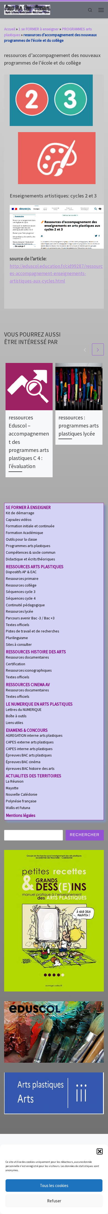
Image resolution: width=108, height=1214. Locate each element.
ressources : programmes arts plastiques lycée (78, 425)
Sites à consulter (19, 644)
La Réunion (15, 781)
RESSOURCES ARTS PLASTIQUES (34, 566)
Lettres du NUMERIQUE (24, 710)
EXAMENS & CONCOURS (27, 730)
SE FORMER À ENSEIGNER (28, 507)
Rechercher (84, 835)
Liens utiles (14, 723)
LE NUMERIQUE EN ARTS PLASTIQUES (39, 704)
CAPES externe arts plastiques (29, 742)
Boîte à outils (16, 716)
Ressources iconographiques (29, 670)
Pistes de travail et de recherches (32, 631)
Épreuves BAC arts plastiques (29, 755)
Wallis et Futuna (18, 808)
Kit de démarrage (20, 513)
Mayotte (12, 788)
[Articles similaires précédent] (85, 349)
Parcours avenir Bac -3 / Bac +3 (30, 618)
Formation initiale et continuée (30, 526)
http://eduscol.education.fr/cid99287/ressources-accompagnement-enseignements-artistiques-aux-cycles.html (56, 273)
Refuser (54, 1200)
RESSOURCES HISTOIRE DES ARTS (36, 651)
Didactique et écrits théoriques (30, 559)
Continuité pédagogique (25, 605)
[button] (99, 1151)
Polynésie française (21, 801)
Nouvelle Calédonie (21, 794)
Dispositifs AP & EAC (21, 572)
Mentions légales (20, 815)
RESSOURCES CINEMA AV (28, 684)
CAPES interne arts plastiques (29, 749)
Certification (15, 664)
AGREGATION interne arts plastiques (34, 735)
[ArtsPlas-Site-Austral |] (27, 9)
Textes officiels (17, 625)
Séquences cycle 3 (20, 592)
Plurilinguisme (17, 638)
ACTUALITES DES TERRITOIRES (33, 775)
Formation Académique (24, 533)
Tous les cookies (54, 1185)
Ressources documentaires (27, 657)
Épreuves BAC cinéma (23, 762)
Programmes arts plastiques (28, 546)
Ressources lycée (19, 611)
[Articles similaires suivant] (98, 349)
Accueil (9, 28)
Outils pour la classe (21, 539)
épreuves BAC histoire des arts (30, 769)
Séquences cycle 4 (20, 598)
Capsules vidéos (18, 520)
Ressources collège (21, 585)
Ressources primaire (22, 579)
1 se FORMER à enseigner (39, 28)
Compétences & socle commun (30, 552)
